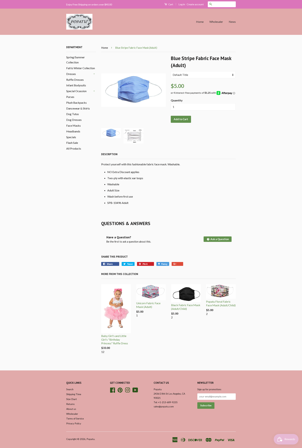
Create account (195, 4)
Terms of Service (75, 418)
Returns (70, 404)
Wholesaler (216, 21)
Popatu (91, 439)
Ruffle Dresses (75, 79)
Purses (70, 96)
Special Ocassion (76, 91)
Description (109, 154)
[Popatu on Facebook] (112, 389)
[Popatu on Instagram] (127, 389)
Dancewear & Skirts (78, 108)
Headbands (73, 131)
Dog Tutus (72, 114)
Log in (182, 4)
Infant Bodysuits (76, 85)
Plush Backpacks (76, 102)
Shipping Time (73, 394)
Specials (71, 137)
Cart (170, 4)
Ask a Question (219, 239)
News (232, 21)
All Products (73, 148)
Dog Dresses (74, 119)
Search (69, 389)
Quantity (177, 100)
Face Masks (73, 125)
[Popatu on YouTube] (135, 389)
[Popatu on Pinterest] (120, 389)
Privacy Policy (73, 423)
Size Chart (71, 399)
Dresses (71, 73)
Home (200, 21)
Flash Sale (72, 142)
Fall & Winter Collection (80, 68)
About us (71, 409)
